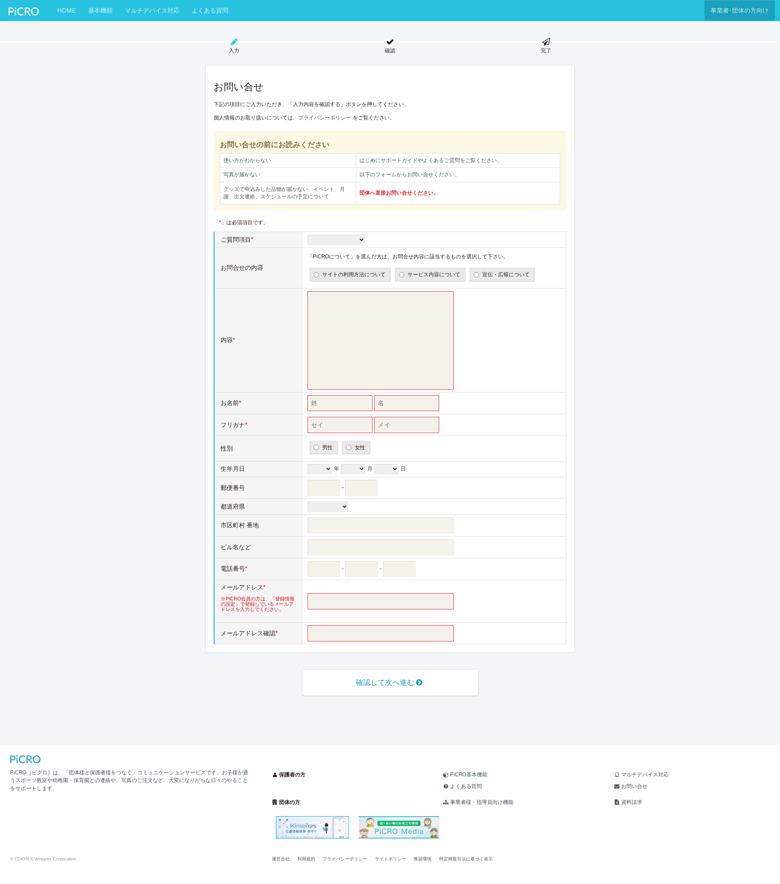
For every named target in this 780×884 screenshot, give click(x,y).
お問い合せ (634, 786)
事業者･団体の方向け (740, 10)
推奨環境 (422, 858)
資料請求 (631, 802)
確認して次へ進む (385, 682)
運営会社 (281, 858)
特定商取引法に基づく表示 (466, 858)
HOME (66, 10)
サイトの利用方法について (354, 274)
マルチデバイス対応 (152, 10)
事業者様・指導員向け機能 (482, 802)
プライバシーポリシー (324, 118)
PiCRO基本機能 (469, 774)
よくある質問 (210, 10)
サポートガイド (399, 160)
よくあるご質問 (441, 160)
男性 (327, 447)
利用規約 (306, 858)
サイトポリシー (390, 858)
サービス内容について (433, 274)
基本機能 (100, 10)
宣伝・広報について (506, 274)
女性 (360, 447)
